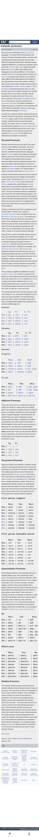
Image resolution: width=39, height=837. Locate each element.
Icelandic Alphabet (14, 751)
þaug (36, 387)
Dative (21, 123)
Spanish (25, 249)
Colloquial (33, 764)
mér (10, 321)
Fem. (19, 360)
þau (30, 387)
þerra (31, 396)
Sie (36, 256)
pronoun (11, 69)
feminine (6, 216)
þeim (10, 393)
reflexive (34, 126)
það (29, 363)
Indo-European (29, 52)
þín (10, 345)
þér (26, 336)
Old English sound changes (33, 758)
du (33, 256)
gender (25, 479)
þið (17, 336)
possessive (24, 126)
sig (10, 449)
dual (12, 294)
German (11, 249)
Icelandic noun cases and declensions (21, 609)
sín (10, 455)
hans (10, 372)
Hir (24, 764)
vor (26, 324)
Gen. (4, 324)
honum (11, 369)
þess (30, 372)
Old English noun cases (24, 774)
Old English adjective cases (33, 770)
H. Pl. (27, 312)
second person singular (13, 182)
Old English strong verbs (24, 770)
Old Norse (5, 119)
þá (9, 390)
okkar (18, 324)
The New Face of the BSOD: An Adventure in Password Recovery (5, 780)
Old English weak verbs (5, 764)
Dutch (17, 249)
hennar (20, 372)
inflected (4, 77)
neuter (22, 216)
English (13, 74)
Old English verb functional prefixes (15, 758)
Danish (29, 281)
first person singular (29, 179)
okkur (18, 318)
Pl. (17, 312)
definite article (13, 602)
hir (18, 288)
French (5, 249)
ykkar (18, 345)
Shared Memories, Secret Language (15, 780)
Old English (23, 110)
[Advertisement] (19, 19)
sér (10, 452)
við (17, 315)
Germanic (10, 154)
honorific (31, 184)
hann (10, 363)
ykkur (18, 339)
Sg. (10, 312)
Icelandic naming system (33, 774)
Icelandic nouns (28, 171)
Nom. (4, 315)
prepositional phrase (8, 103)
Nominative (16, 86)
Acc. (4, 318)
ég (9, 315)
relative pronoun (13, 133)
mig (10, 318)
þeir (10, 387)
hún (19, 363)
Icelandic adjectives (20, 474)
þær (20, 387)
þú (9, 336)
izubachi (9, 49)
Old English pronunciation (5, 774)
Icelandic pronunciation (5, 758)
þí (34, 369)
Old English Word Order (15, 774)
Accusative (33, 86)
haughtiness (6, 244)
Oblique (6, 89)
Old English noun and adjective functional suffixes (24, 758)
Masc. (11, 360)
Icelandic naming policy (9, 274)
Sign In (35, 42)
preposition (10, 168)
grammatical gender (8, 214)
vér (26, 315)
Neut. (30, 360)
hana (19, 366)
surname (33, 279)
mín (10, 324)
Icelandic (12, 67)
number (13, 479)
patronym (19, 279)
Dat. (4, 321)
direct (24, 98)
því (29, 369)
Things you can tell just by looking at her (15, 765)
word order (13, 166)
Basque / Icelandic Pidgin (5, 751)
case (6, 479)
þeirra (11, 396)
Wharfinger (24, 780)
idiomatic (5, 149)
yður (26, 339)
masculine (13, 216)
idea (3, 49)
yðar (26, 345)
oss (26, 318)
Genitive (23, 86)
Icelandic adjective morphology (15, 770)
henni (20, 369)
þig (10, 339)
